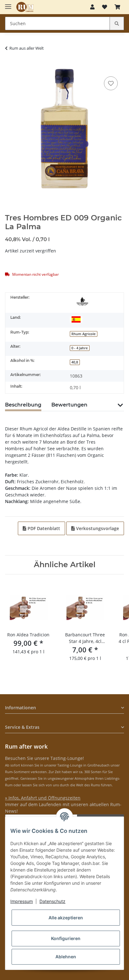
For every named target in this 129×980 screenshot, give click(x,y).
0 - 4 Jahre (79, 348)
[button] (92, 7)
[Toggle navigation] (8, 4)
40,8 (74, 362)
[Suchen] (117, 23)
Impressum (21, 901)
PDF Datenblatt (43, 528)
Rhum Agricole (83, 334)
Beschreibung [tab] (23, 405)
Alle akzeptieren (66, 917)
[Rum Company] (25, 7)
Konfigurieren (65, 938)
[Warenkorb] (117, 7)
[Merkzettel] (104, 7)
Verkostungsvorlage (97, 528)
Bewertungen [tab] (69, 405)
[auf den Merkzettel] (111, 83)
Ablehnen (65, 956)
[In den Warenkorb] (10, 65)
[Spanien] (76, 318)
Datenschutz (52, 901)
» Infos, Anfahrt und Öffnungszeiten (42, 798)
